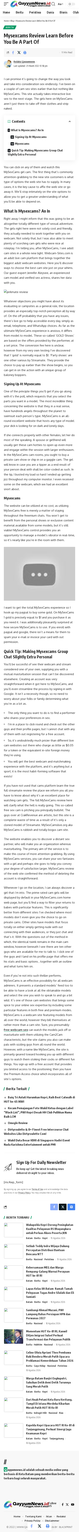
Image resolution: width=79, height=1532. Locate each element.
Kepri (45, 1238)
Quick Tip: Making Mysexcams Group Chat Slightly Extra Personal (35, 152)
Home (6, 20)
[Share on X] (19, 52)
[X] (67, 1504)
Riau (61, 1412)
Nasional (38, 1259)
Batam (29, 1238)
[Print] (25, 52)
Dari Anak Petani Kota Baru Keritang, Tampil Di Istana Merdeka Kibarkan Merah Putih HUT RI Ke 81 (49, 1403)
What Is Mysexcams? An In (27, 130)
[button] (7, 4)
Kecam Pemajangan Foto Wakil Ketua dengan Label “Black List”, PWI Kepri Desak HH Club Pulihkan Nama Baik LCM (38, 1112)
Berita (10, 27)
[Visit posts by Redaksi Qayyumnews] (8, 64)
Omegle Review (18, 1123)
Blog (12, 20)
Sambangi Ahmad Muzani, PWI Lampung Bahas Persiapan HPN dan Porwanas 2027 (48, 1314)
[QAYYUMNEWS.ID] (30, 4)
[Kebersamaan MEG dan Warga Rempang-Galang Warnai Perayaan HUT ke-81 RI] (13, 1272)
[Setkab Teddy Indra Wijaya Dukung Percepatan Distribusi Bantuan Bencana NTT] (13, 1251)
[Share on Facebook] (13, 52)
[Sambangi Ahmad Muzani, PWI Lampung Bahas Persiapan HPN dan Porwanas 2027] (13, 1315)
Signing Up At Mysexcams (31, 137)
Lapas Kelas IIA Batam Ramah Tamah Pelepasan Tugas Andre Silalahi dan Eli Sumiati (50, 1292)
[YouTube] (72, 1504)
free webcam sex (16, 1030)
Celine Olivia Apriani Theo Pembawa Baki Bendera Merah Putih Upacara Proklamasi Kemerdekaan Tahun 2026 (49, 1356)
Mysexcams (22, 143)
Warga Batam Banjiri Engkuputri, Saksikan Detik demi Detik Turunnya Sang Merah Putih (48, 1382)
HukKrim (38, 1344)
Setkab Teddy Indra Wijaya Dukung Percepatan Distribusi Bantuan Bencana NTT (47, 1250)
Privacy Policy (24, 1192)
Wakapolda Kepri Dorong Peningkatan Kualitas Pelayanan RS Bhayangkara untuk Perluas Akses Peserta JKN (49, 1229)
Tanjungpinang (56, 1438)
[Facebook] (62, 1504)
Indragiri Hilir (40, 1412)
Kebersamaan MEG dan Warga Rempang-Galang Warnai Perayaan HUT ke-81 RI (48, 1271)
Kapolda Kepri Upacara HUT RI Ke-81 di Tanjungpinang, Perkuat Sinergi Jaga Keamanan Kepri (50, 1429)
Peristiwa (49, 1259)
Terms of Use (37, 1189)
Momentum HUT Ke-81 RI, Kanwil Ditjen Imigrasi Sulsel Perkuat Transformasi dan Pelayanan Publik (48, 1335)
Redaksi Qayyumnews (24, 61)
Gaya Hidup (39, 1365)
